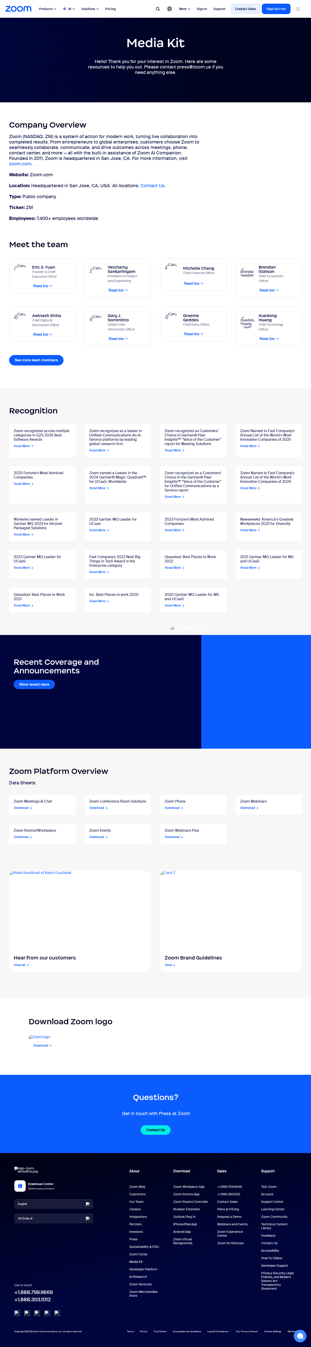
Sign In (202, 9)
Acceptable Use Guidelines (187, 1331)
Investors (136, 1232)
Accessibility (270, 1251)
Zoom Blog (137, 1187)
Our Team (136, 1202)
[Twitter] (27, 1313)
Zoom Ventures (140, 1284)
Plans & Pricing (228, 1209)
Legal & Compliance (218, 1331)
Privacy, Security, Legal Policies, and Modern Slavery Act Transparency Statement (277, 1281)
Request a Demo (229, 1217)
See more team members (36, 360)
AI (69, 9)
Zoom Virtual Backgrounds (182, 1241)
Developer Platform (143, 1269)
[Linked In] (17, 1313)
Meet (183, 9)
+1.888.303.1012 (32, 1299)
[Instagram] (57, 1313)
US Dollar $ (25, 1218)
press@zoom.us (194, 67)
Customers (137, 1194)
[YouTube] (37, 1313)
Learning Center (273, 1209)
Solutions (88, 9)
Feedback (268, 1236)
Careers (135, 1209)
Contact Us (152, 186)
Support (219, 9)
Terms (130, 1331)
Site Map (292, 1331)
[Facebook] (47, 1313)
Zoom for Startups (230, 1243)
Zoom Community (274, 1217)
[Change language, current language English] (169, 9)
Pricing (110, 9)
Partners (135, 1224)
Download (181, 1171)
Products (46, 9)
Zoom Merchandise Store (143, 1294)
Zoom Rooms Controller (190, 1202)
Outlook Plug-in (184, 1217)
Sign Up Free (276, 9)
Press (133, 1239)
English (22, 1204)
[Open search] (157, 8)
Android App (182, 1232)
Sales (221, 1171)
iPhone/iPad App (185, 1224)
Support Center (272, 1202)
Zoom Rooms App (186, 1194)
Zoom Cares (138, 1254)
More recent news (34, 684)
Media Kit (136, 1262)
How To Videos (271, 1258)
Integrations (138, 1217)
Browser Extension (186, 1209)
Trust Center (160, 1331)
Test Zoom (269, 1187)
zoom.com (20, 164)
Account (267, 1194)
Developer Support (274, 1266)
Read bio (40, 286)
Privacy (144, 1331)
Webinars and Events (232, 1224)
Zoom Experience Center (230, 1234)
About (134, 1171)
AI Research (138, 1277)
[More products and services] (298, 9)
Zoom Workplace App (188, 1187)
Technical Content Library (274, 1226)
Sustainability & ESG (144, 1247)
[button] (300, 1336)
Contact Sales (245, 9)
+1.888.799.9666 (33, 1292)
